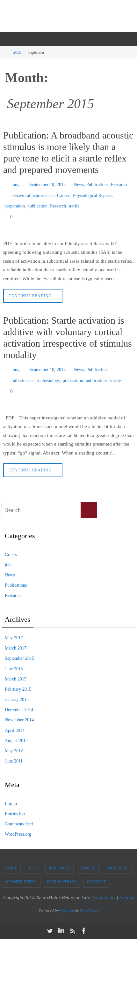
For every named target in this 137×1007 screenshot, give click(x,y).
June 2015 (14, 658)
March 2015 (15, 668)
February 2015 (18, 679)
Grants (11, 544)
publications (96, 372)
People (87, 857)
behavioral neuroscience (32, 193)
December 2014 (19, 699)
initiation (19, 372)
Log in (11, 793)
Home (11, 857)
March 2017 (15, 637)
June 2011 (14, 750)
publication (37, 202)
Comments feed (19, 813)
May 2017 (14, 627)
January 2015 (17, 689)
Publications (97, 184)
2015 (17, 52)
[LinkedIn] (61, 920)
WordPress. (89, 900)
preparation (14, 202)
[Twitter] (50, 920)
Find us (126, 887)
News (79, 184)
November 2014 (19, 709)
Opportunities (21, 871)
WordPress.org (18, 824)
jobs (8, 554)
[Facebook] (84, 920)
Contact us (104, 887)
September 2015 (19, 648)
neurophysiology (45, 372)
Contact (96, 871)
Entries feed (15, 803)
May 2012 (14, 740)
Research (119, 184)
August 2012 (16, 730)
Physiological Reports (92, 193)
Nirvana (67, 900)
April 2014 (15, 720)
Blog (33, 857)
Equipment (117, 857)
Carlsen (63, 193)
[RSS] (72, 920)
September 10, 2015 (47, 184)
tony (15, 184)
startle (73, 202)
